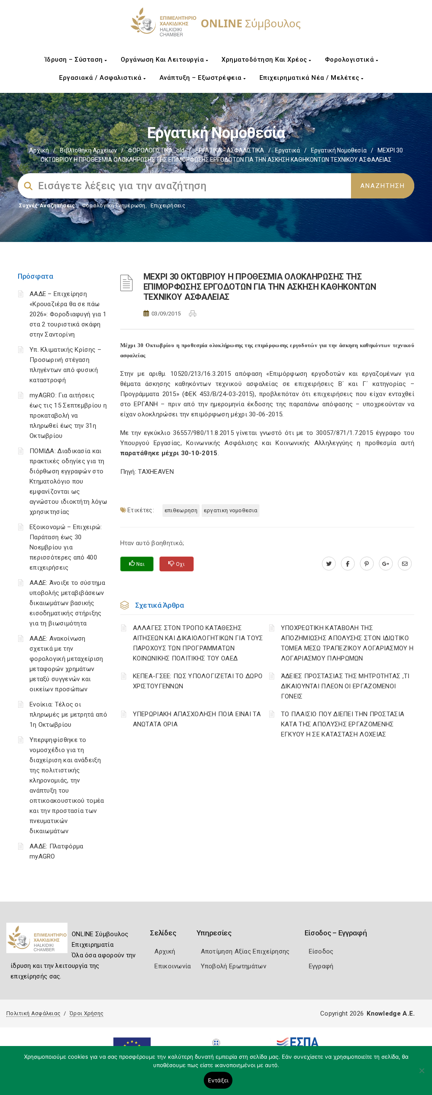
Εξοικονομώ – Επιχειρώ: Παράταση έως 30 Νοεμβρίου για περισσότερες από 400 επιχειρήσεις (66, 547)
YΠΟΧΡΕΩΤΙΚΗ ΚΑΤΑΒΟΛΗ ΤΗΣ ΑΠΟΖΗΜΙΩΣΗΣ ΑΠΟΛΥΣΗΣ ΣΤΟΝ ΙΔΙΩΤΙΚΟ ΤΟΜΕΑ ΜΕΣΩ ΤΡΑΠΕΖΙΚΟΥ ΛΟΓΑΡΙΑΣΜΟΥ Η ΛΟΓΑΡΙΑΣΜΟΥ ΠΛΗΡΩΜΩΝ (347, 643)
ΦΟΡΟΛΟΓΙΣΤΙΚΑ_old (156, 150)
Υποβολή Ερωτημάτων (233, 966)
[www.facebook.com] (347, 564)
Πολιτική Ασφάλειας (33, 1013)
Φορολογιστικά (350, 59)
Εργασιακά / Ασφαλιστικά (101, 78)
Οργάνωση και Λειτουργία (163, 59)
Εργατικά (287, 150)
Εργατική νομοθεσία (339, 150)
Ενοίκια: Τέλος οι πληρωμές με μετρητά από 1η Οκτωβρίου (68, 714)
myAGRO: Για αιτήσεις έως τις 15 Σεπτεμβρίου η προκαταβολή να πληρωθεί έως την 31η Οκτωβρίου (68, 415)
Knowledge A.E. (391, 1013)
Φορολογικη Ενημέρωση (114, 205)
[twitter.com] (328, 564)
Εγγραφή (321, 966)
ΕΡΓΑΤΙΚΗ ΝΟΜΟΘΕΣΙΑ (230, 510)
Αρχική (39, 150)
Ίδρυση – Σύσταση (75, 59)
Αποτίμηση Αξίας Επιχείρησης (245, 951)
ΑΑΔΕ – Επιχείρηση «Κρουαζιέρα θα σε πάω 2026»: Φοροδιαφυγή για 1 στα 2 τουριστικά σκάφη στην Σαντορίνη (68, 314)
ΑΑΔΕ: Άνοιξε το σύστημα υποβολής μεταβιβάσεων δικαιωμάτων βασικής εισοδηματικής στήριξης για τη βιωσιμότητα (67, 603)
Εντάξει (218, 1080)
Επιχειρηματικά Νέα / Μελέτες (310, 78)
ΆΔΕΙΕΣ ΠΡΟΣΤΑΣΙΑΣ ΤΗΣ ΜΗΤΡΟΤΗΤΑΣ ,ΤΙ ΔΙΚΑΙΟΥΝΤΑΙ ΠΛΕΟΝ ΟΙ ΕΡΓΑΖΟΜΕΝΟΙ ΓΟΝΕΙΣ (345, 686)
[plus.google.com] (385, 564)
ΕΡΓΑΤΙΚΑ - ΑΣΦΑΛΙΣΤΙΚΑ (229, 150)
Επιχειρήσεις (168, 205)
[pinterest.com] (366, 564)
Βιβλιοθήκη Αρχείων (88, 150)
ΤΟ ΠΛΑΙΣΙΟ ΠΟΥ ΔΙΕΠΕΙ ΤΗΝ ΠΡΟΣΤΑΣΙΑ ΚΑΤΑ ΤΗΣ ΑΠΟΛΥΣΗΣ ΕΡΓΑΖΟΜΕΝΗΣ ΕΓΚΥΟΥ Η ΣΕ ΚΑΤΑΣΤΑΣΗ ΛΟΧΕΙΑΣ (343, 724)
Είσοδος (321, 951)
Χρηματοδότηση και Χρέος (265, 59)
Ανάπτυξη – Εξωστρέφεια (201, 78)
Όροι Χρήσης (86, 1013)
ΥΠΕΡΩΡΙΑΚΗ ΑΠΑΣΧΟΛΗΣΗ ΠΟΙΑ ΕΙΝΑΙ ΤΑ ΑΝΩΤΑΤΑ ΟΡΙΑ (197, 719)
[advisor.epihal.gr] (404, 564)
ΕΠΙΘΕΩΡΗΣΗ (181, 510)
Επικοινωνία (172, 966)
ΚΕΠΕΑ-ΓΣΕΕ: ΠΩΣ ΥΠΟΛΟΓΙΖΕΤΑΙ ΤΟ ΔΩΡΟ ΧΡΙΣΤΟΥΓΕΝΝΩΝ (198, 681)
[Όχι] (421, 1074)
